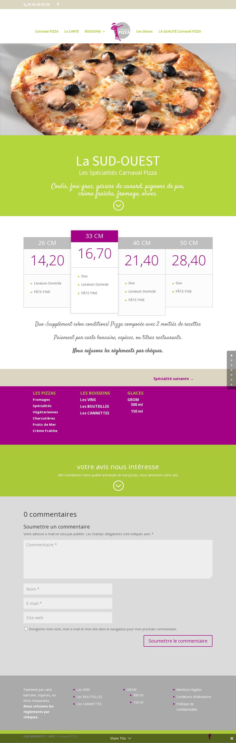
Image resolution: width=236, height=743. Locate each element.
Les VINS (88, 399)
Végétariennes (45, 412)
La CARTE (71, 31)
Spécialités (42, 405)
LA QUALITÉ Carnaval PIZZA (180, 31)
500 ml (137, 404)
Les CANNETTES (94, 413)
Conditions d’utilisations (193, 697)
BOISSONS (93, 31)
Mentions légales (189, 689)
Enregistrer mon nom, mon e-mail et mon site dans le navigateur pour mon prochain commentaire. (103, 629)
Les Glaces (144, 31)
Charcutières (44, 418)
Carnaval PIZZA (46, 31)
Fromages (41, 399)
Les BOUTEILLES (94, 406)
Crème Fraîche (45, 430)
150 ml (137, 411)
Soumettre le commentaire (178, 641)
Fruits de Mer (44, 424)
